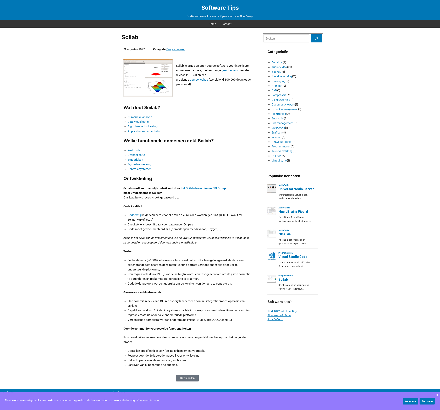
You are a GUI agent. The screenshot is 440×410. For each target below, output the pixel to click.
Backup (276, 71)
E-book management (285, 109)
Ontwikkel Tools (281, 141)
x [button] (437, 394)
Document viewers (283, 104)
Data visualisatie (138, 121)
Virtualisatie (279, 160)
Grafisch (277, 132)
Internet (277, 137)
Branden (277, 85)
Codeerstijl (135, 215)
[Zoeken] (316, 38)
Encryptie (278, 118)
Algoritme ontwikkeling (143, 126)
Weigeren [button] (410, 401)
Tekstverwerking (282, 151)
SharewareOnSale (279, 315)
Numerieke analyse (140, 117)
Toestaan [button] (427, 401)
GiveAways (278, 127)
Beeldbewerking (282, 76)
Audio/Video (279, 67)
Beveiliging (278, 81)
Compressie (279, 95)
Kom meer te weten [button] (148, 400)
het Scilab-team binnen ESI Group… (204, 188)
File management (282, 123)
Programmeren (175, 49)
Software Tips (220, 7)
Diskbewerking (281, 99)
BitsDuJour (275, 319)
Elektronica (279, 113)
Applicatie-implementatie (144, 131)
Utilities (276, 155)
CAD (274, 90)
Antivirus (277, 62)
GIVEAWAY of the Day (282, 311)
